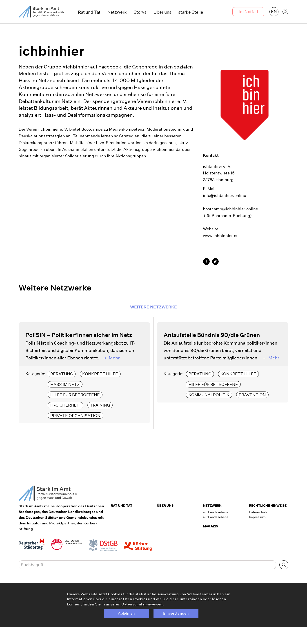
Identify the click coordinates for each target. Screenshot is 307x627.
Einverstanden (176, 613)
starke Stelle (190, 12)
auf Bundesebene (215, 512)
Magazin (210, 526)
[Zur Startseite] (42, 12)
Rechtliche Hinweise (268, 506)
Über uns (162, 12)
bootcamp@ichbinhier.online (230, 209)
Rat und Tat (89, 12)
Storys (140, 12)
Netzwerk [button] (117, 12)
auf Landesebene (215, 517)
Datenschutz (258, 512)
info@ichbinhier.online (224, 195)
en (274, 11)
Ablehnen (126, 613)
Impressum (257, 517)
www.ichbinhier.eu (221, 235)
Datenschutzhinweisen (142, 604)
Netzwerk (212, 506)
